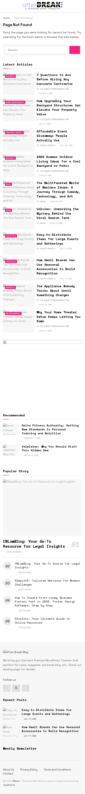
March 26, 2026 (30, 455)
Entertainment (13, 313)
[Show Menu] (4, 6)
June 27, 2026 (44, 175)
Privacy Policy (28, 769)
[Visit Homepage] (42, 6)
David (42, 201)
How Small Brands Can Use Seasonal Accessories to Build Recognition (56, 267)
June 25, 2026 (55, 201)
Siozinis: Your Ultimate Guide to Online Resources (42, 621)
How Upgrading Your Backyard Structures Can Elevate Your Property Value (59, 107)
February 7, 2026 (31, 438)
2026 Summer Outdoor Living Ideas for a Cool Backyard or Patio (59, 161)
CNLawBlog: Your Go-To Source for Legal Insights (47, 565)
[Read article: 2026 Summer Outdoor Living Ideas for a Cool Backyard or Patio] (19, 166)
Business (10, 76)
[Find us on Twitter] (16, 688)
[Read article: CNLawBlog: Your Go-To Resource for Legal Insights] (42, 507)
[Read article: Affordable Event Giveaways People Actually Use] (19, 140)
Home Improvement (15, 102)
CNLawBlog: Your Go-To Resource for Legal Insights (34, 543)
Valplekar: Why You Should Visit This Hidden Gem (49, 448)
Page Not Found (23, 18)
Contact (8, 773)
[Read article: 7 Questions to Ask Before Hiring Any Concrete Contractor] (19, 84)
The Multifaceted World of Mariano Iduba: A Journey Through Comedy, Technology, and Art (59, 189)
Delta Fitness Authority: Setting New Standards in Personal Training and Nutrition (50, 429)
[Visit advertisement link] (42, 373)
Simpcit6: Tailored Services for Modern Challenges (47, 582)
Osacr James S (48, 145)
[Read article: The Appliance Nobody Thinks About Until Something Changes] (19, 295)
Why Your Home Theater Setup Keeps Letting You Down (59, 316)
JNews (16, 781)
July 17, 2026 (65, 248)
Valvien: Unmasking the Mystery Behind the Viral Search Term (58, 213)
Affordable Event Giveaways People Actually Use (52, 136)
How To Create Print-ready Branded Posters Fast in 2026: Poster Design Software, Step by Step (45, 601)
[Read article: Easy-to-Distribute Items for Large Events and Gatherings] (19, 243)
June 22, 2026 (45, 330)
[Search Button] (80, 6)
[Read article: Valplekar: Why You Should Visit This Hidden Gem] (11, 450)
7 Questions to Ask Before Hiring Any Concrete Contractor (55, 79)
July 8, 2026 (44, 124)
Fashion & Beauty (14, 133)
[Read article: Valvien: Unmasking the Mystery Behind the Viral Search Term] (19, 218)
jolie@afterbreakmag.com (54, 89)
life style (11, 236)
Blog (8, 184)
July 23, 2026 (65, 145)
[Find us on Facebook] (6, 688)
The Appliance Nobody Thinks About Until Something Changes (56, 290)
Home (6, 18)
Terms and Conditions (57, 769)
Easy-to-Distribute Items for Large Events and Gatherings (58, 239)
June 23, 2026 (45, 304)
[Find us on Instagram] (25, 688)
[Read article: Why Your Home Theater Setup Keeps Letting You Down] (19, 321)
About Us (8, 769)
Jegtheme (9, 784)
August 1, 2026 (45, 93)
